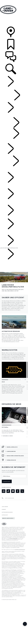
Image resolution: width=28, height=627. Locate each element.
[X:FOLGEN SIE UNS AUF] (22, 491)
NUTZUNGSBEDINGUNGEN (7, 512)
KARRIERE (4, 509)
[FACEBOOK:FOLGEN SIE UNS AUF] (17, 491)
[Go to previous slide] (23, 379)
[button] (14, 0)
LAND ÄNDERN (5, 506)
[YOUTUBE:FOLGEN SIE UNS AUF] (13, 491)
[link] (14, 20)
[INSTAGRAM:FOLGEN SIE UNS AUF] (3, 491)
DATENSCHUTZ (5, 514)
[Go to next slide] (25, 379)
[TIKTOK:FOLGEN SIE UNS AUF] (8, 491)
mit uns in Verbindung (13, 538)
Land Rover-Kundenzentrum (20, 549)
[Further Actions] (25, 624)
